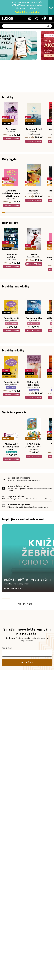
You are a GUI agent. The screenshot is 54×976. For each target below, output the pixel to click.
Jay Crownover (33, 321)
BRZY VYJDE (7, 185)
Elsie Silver (11, 131)
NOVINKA (6, 123)
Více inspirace (26, 604)
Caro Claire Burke (33, 193)
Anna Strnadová (34, 134)
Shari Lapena (11, 259)
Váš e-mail (7, 648)
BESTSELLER (8, 120)
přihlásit (27, 662)
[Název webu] (7, 18)
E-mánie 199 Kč (9, 377)
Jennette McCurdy (34, 387)
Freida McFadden (33, 257)
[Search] (48, 26)
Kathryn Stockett (11, 321)
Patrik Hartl (11, 198)
